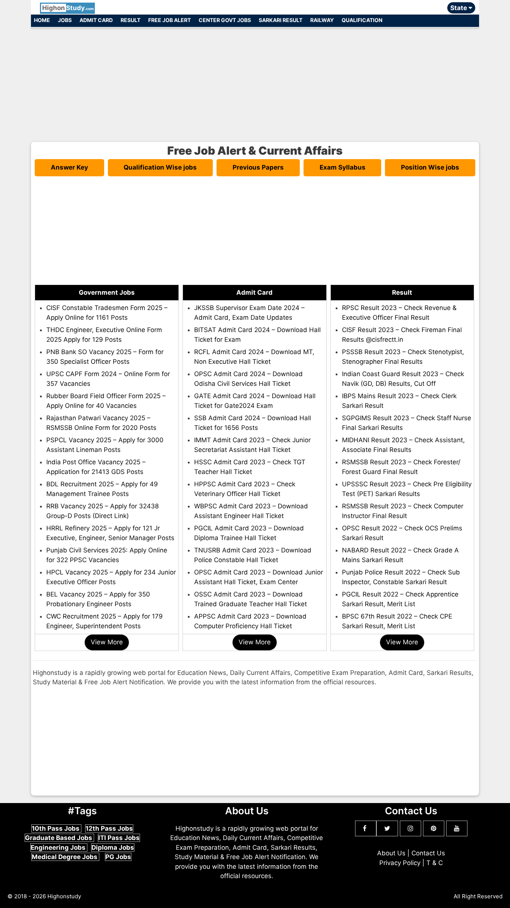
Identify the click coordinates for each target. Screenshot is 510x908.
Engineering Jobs (59, 847)
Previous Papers (258, 167)
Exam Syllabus (343, 167)
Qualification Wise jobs (160, 167)
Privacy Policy (399, 863)
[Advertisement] (255, 81)
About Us (391, 853)
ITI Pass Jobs (119, 838)
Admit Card (96, 20)
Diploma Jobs (112, 847)
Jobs (65, 20)
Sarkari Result (280, 20)
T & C (434, 863)
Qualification (362, 20)
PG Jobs (118, 857)
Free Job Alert (169, 20)
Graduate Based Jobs (59, 838)
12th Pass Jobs (109, 828)
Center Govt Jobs (225, 20)
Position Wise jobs (430, 167)
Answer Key (69, 167)
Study (68, 8)
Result (130, 20)
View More (107, 642)
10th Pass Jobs (56, 828)
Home (42, 20)
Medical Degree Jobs (65, 857)
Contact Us (428, 853)
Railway (322, 20)
